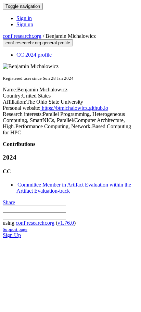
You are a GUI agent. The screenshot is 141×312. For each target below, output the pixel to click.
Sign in (24, 18)
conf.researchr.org (22, 36)
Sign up (24, 24)
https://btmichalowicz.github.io (74, 108)
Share (9, 202)
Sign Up (12, 235)
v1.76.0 (65, 223)
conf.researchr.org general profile (37, 42)
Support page (15, 229)
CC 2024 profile (34, 55)
